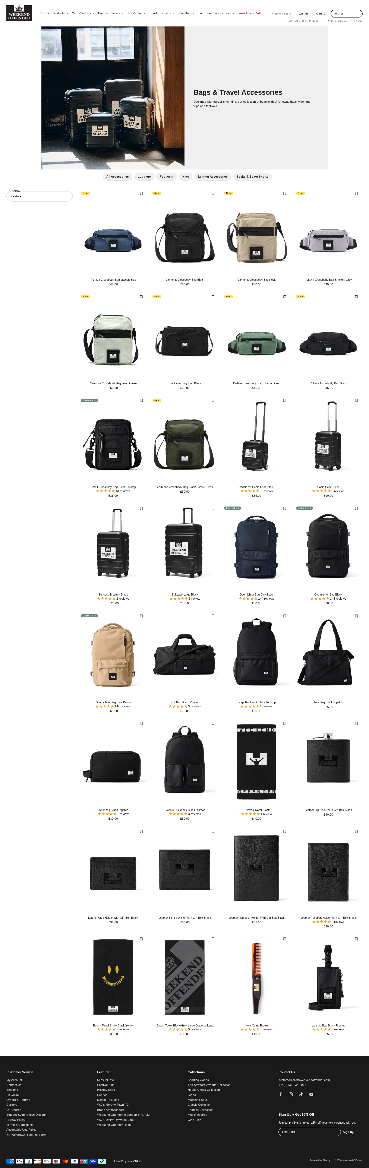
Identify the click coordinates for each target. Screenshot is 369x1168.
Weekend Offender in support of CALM (123, 1114)
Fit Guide (12, 1094)
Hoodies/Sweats (109, 13)
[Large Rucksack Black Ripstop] (256, 655)
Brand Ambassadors (110, 1109)
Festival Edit (105, 1084)
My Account (14, 1080)
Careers (11, 1104)
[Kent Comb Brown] (256, 978)
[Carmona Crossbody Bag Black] (185, 233)
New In (44, 13)
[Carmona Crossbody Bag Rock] (256, 233)
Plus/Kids (185, 13)
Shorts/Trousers (160, 13)
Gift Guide (194, 1119)
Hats (185, 176)
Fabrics (102, 1094)
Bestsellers (60, 13)
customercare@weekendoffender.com (304, 1080)
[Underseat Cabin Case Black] (256, 440)
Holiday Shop (106, 1089)
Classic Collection (199, 1104)
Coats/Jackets (81, 13)
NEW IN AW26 (106, 1080)
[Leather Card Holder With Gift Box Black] (113, 871)
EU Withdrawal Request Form (26, 1134)
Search (339, 13)
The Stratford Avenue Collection (209, 1084)
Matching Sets (197, 1099)
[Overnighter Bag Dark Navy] (256, 547)
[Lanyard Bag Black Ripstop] (328, 978)
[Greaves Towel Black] (256, 763)
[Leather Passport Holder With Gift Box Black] (328, 871)
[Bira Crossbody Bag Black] (185, 336)
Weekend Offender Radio (114, 1124)
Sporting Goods (198, 1080)
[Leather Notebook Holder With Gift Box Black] (256, 871)
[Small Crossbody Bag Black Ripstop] (113, 440)
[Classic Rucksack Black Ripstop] (185, 763)
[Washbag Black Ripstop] (113, 763)
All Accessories (117, 176)
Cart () (321, 13)
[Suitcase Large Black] (185, 547)
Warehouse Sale (250, 13)
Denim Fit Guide (108, 1099)
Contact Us (13, 1084)
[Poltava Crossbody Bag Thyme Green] (256, 336)
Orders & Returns (18, 1099)
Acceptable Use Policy (21, 1129)
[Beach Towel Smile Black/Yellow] (113, 978)
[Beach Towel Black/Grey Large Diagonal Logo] (185, 978)
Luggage (144, 176)
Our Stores (13, 1109)
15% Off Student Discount (306, 21)
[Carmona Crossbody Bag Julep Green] (113, 336)
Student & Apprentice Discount (26, 1114)
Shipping (12, 1089)
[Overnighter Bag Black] (328, 547)
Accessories (223, 13)
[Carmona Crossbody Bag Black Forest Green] (185, 440)
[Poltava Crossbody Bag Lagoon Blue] (113, 233)
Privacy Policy (15, 1119)
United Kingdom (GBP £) (127, 1161)
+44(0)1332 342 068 (292, 1084)
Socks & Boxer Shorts (252, 176)
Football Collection (200, 1109)
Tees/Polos (134, 13)
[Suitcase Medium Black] (113, 547)
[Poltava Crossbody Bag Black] (328, 336)
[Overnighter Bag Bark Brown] (113, 655)
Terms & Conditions (19, 1124)
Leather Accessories (213, 176)
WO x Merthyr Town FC (113, 1104)
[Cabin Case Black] (328, 440)
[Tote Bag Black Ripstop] (328, 655)
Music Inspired (197, 1114)
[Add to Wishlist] (141, 193)
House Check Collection (204, 1089)
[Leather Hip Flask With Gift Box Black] (328, 763)
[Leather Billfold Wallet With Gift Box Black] (185, 871)
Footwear (205, 13)
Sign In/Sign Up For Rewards (345, 21)
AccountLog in (282, 14)
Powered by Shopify (320, 1160)
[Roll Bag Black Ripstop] (185, 655)
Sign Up (348, 1132)
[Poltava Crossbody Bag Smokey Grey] (328, 233)
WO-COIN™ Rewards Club (115, 1119)
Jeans (192, 1094)
